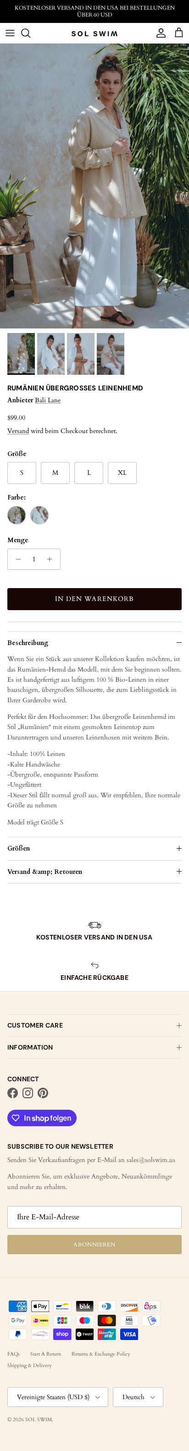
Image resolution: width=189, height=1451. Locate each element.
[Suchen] (30, 33)
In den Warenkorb (94, 599)
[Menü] (10, 33)
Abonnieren (94, 1244)
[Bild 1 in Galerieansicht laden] (94, 186)
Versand (18, 431)
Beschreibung (27, 643)
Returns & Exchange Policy (101, 1354)
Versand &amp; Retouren (44, 871)
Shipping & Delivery (29, 1365)
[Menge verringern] (16, 559)
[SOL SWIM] (94, 33)
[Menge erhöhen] (52, 559)
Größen (18, 848)
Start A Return (45, 1354)
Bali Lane (48, 400)
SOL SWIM (38, 1419)
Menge (17, 540)
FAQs (13, 1354)
